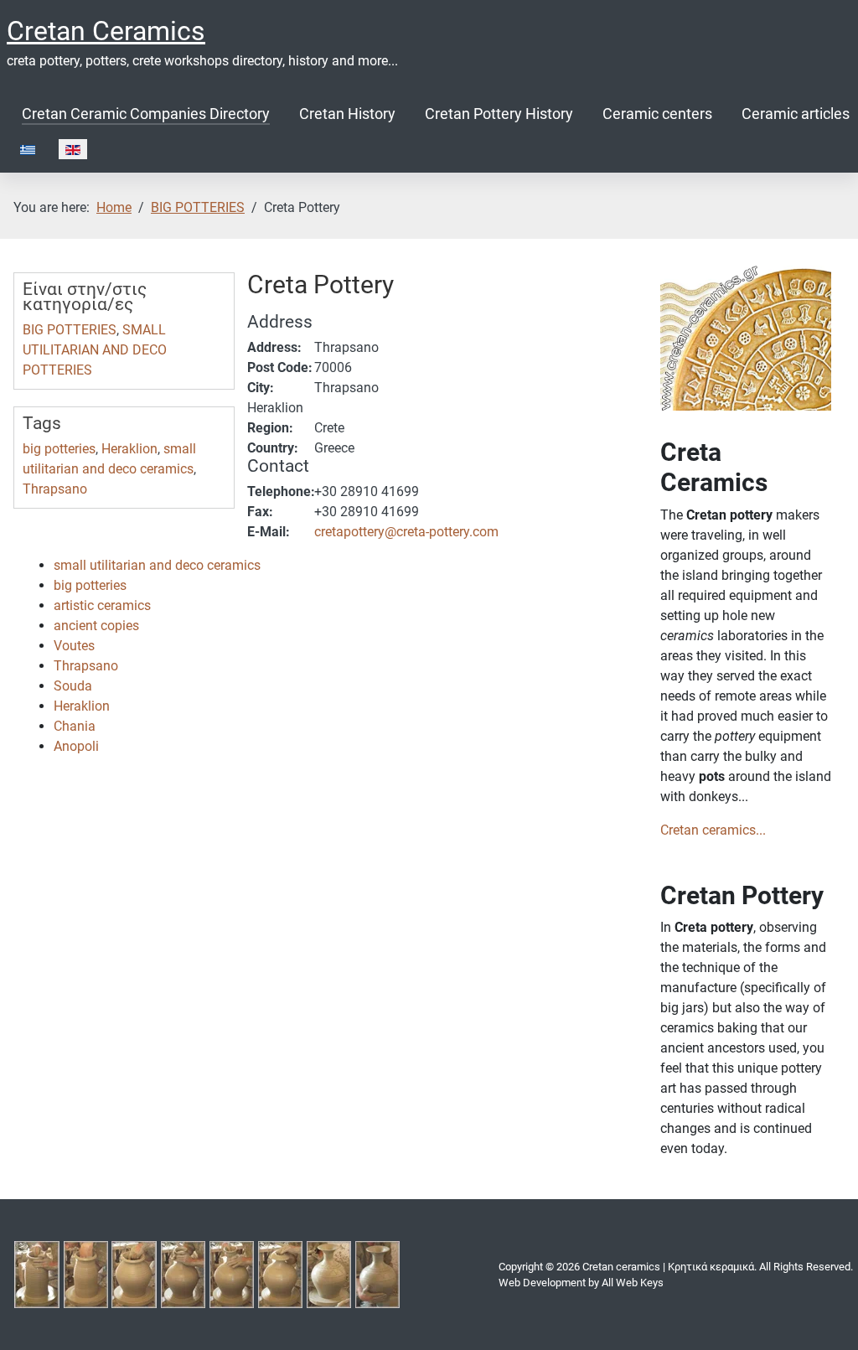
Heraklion (129, 449)
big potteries (59, 449)
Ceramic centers (657, 114)
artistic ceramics (102, 605)
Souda (73, 686)
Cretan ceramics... (713, 830)
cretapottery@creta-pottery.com (406, 532)
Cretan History (347, 114)
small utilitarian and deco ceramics (157, 565)
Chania (75, 726)
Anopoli (76, 746)
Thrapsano (55, 489)
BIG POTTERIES (69, 330)
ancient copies (96, 626)
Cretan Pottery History (499, 114)
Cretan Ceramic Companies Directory (146, 114)
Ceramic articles (796, 114)
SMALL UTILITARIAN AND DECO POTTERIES (95, 350)
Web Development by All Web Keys (581, 1282)
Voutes (74, 646)
